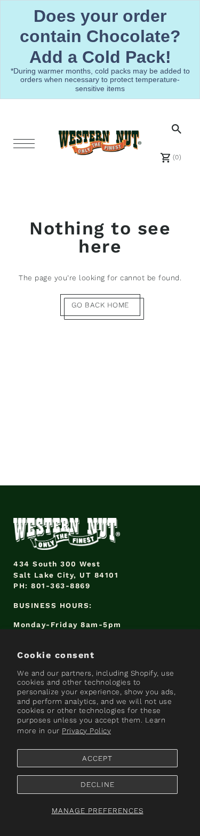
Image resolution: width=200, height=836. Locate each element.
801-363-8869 (60, 585)
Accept (97, 758)
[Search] (174, 128)
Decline (98, 784)
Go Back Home (100, 305)
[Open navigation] (26, 143)
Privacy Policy (86, 730)
